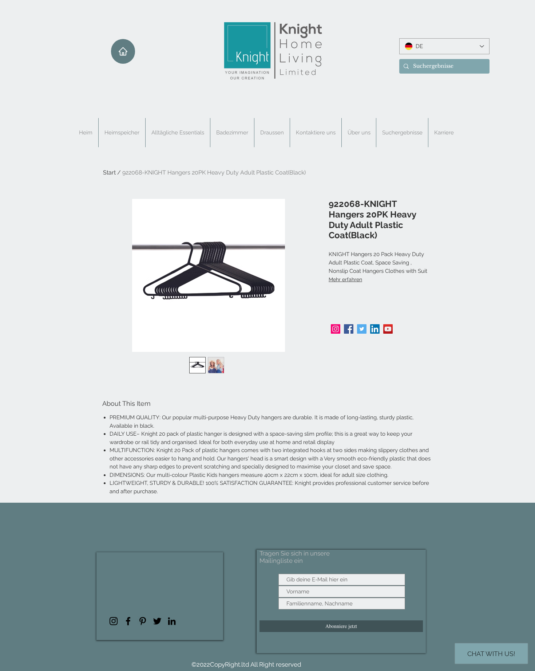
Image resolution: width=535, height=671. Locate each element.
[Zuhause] (123, 51)
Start (109, 172)
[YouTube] (388, 329)
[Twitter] (361, 329)
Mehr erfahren (345, 279)
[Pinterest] (142, 621)
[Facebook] (348, 329)
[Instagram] (335, 329)
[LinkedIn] (375, 329)
